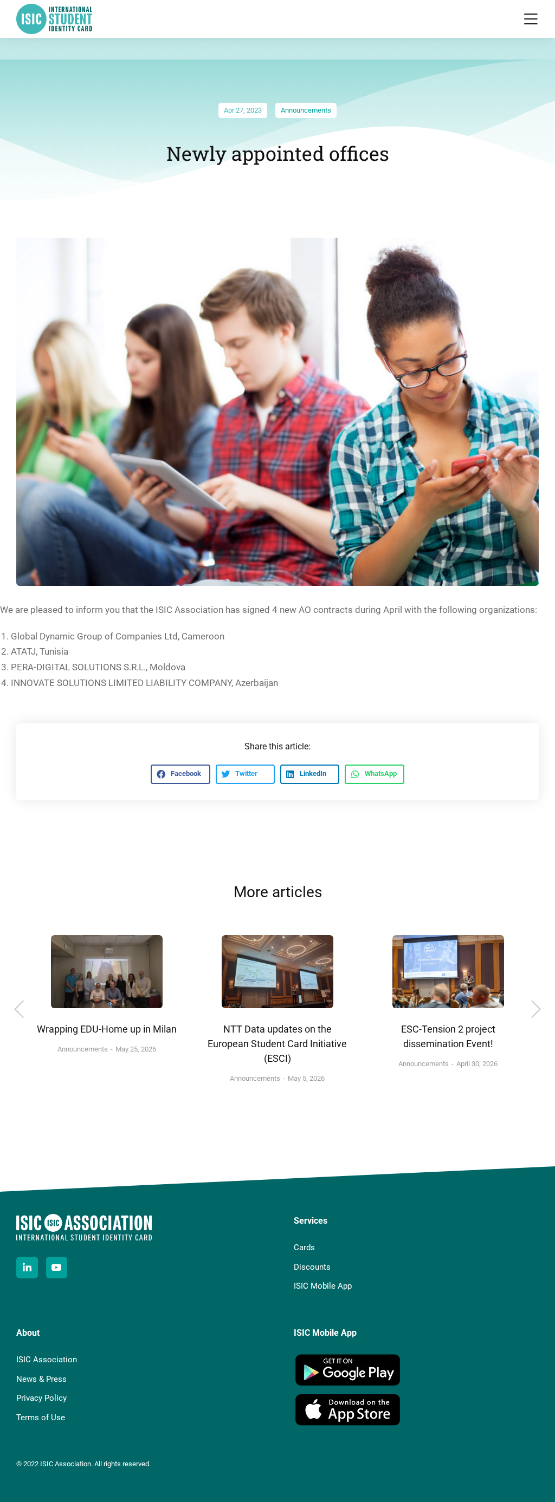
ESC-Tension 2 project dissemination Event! (448, 1036)
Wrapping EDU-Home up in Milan (107, 1029)
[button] (530, 19)
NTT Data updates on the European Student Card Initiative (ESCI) (277, 1043)
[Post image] (107, 972)
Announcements (306, 110)
